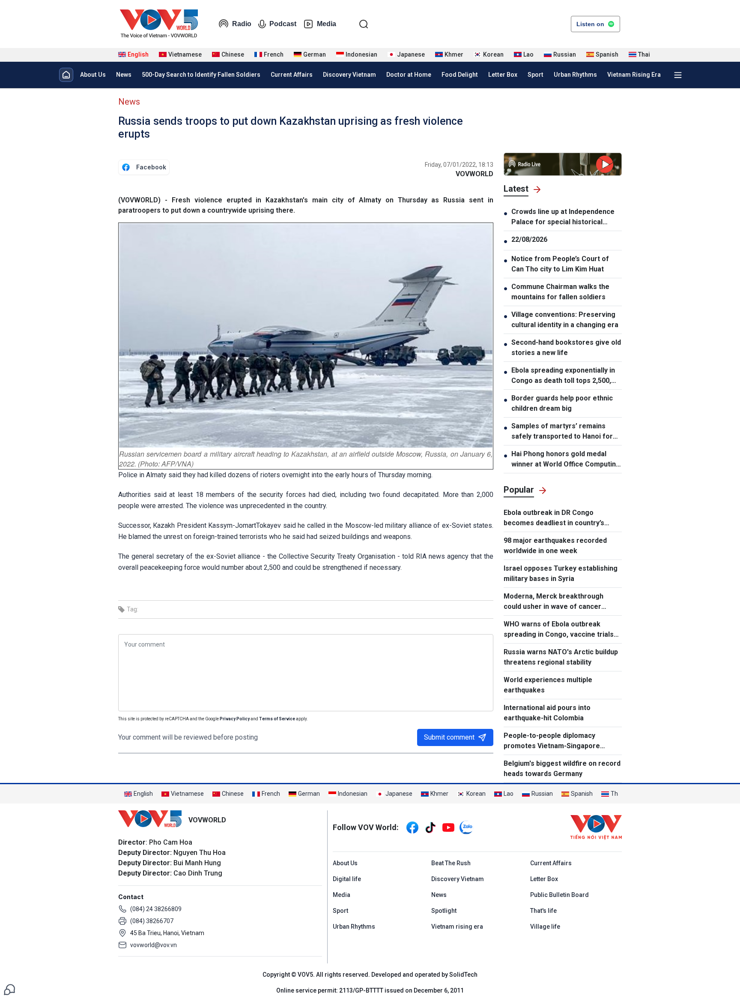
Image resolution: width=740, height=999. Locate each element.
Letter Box (502, 74)
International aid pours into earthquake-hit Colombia (547, 713)
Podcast (282, 23)
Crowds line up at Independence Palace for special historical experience (563, 217)
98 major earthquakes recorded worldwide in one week (555, 545)
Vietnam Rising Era (634, 74)
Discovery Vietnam (349, 74)
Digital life (347, 879)
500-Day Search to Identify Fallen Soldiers (201, 74)
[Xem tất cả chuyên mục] (678, 75)
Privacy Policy (235, 718)
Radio (241, 23)
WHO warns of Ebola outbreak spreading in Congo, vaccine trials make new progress (559, 630)
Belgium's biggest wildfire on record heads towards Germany (562, 768)
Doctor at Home (408, 74)
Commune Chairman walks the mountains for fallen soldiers (560, 292)
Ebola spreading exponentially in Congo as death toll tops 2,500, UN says (563, 376)
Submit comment (449, 737)
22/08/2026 (529, 239)
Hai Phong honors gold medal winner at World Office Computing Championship (565, 459)
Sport (535, 74)
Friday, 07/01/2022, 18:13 (459, 164)
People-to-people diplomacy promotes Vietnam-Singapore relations (552, 741)
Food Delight (460, 74)
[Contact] (9, 989)
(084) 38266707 (151, 921)
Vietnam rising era (457, 926)
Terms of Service (277, 718)
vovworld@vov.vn (153, 945)
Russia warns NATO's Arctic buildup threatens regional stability (561, 657)
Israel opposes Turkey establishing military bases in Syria (561, 573)
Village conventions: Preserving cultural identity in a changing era (564, 319)
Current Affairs (292, 74)
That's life (543, 910)
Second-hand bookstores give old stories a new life (566, 347)
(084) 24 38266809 (156, 909)
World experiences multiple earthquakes (548, 685)
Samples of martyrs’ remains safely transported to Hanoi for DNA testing (562, 432)
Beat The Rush (451, 863)
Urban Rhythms (575, 74)
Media (326, 23)
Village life (545, 926)
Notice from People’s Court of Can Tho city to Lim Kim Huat (560, 264)
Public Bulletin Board (559, 894)
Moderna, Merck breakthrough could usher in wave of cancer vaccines (553, 602)
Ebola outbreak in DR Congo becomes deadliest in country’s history (554, 518)
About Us (93, 74)
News (123, 74)
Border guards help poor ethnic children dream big (562, 403)
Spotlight (444, 910)
